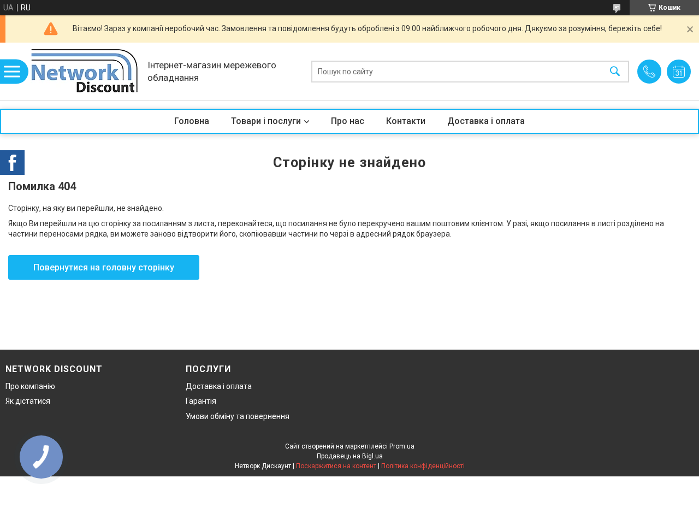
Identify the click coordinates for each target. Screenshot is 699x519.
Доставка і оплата (486, 121)
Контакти (405, 121)
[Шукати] (615, 71)
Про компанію (30, 386)
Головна (191, 121)
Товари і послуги (266, 121)
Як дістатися (27, 401)
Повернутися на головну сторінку (103, 267)
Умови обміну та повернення (237, 416)
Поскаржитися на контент (336, 466)
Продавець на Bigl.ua (350, 456)
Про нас (347, 121)
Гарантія (201, 401)
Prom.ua (401, 446)
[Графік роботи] (679, 72)
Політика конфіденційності (423, 466)
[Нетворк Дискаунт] (84, 71)
